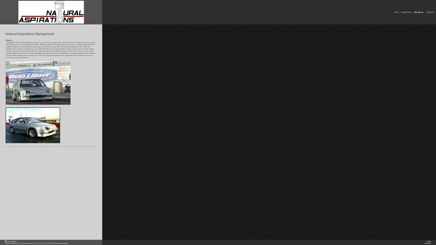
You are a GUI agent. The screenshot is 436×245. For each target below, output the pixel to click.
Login (429, 241)
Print (9, 241)
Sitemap (13, 241)
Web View (428, 243)
